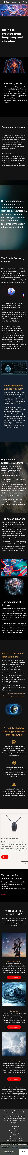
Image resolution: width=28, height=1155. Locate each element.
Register (3, 895)
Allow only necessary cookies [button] (9, 1152)
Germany (14, 2)
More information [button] (10, 1146)
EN (20, 2)
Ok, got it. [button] (23, 1152)
